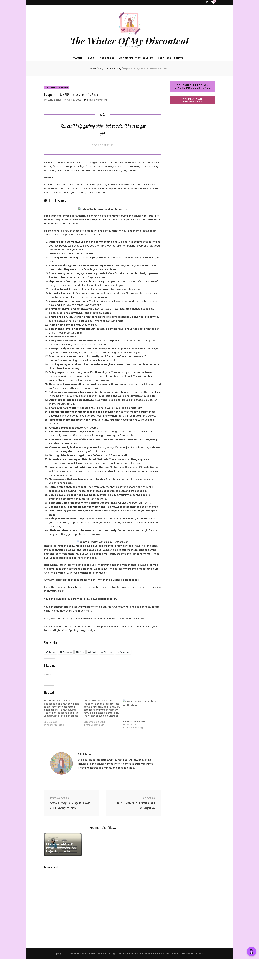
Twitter (71, 626)
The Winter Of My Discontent (129, 41)
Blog (91, 58)
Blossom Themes (169, 953)
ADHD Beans (54, 100)
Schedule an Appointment (192, 100)
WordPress (199, 953)
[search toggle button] (207, 2)
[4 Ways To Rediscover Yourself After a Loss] (103, 714)
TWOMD (78, 58)
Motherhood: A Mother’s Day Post (134, 721)
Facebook (113, 626)
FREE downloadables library (100, 598)
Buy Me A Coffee (112, 606)
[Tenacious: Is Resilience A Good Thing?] (64, 714)
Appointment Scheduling (136, 58)
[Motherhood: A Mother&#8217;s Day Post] (141, 709)
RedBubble (131, 618)
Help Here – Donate (170, 58)
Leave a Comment (97, 100)
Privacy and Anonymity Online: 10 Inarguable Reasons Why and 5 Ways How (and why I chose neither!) (61, 847)
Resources (107, 58)
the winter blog (56, 87)
